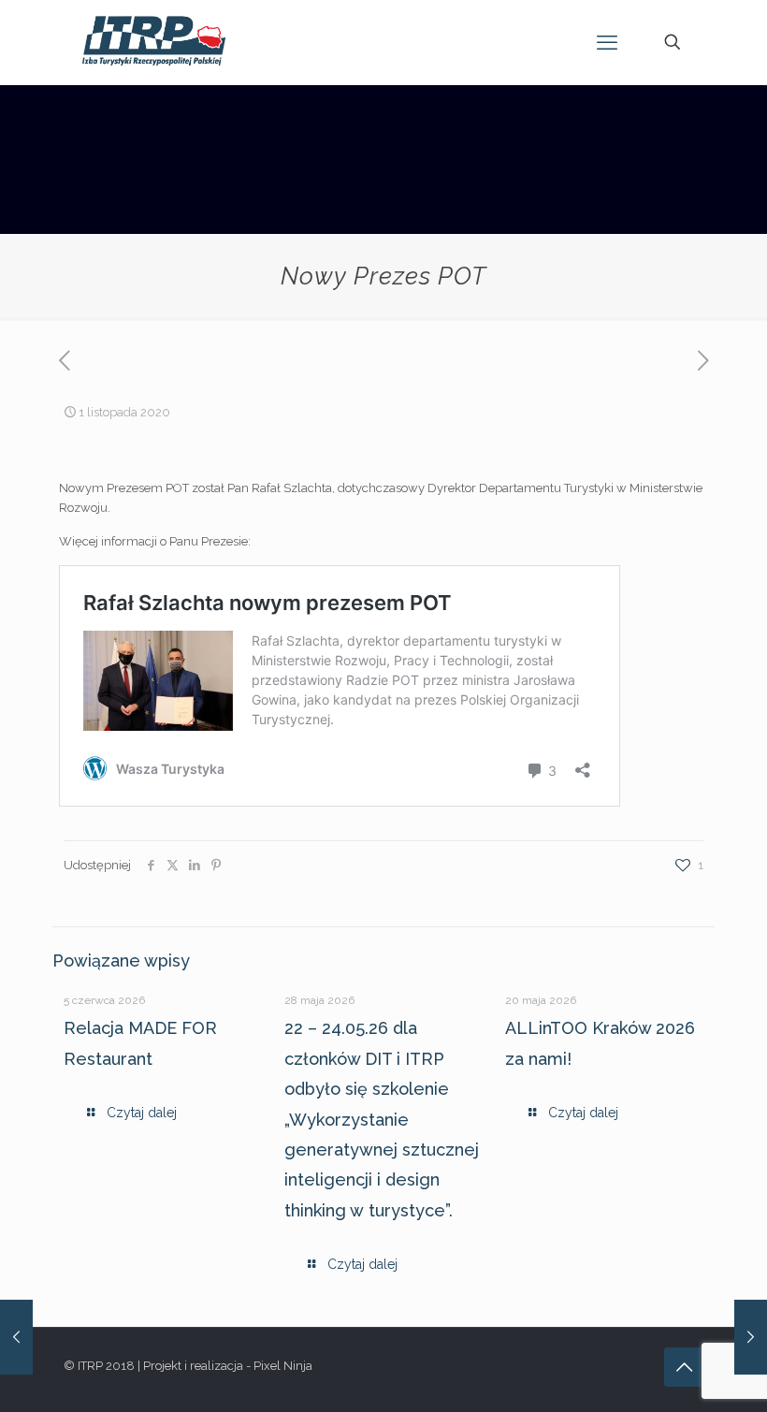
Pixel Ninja (282, 1366)
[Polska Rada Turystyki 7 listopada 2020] (750, 1337)
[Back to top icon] (683, 1367)
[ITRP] (153, 42)
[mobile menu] (607, 42)
